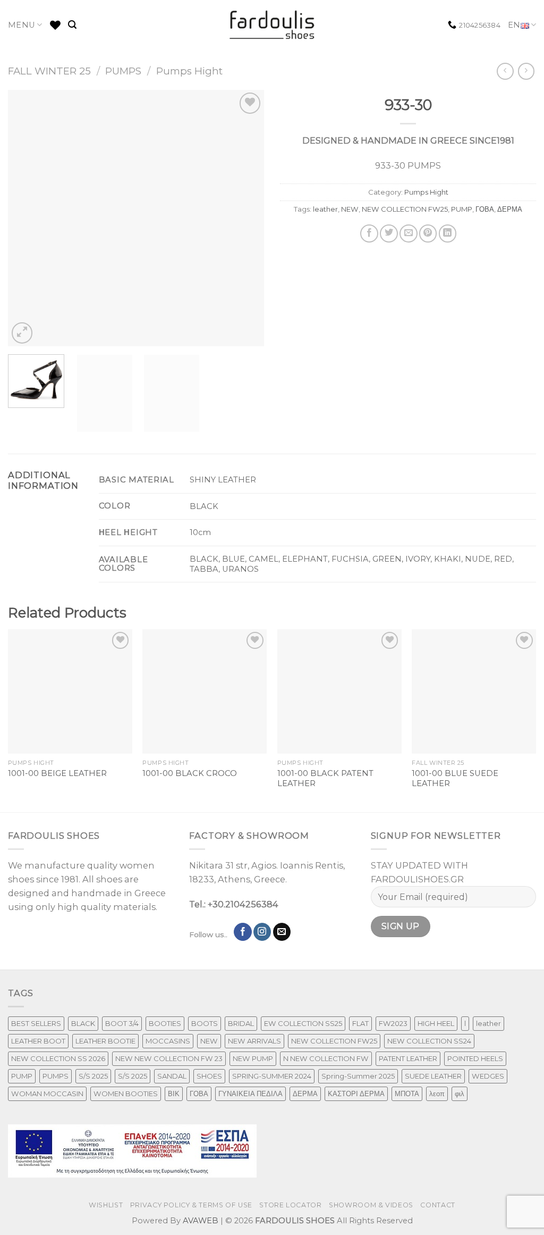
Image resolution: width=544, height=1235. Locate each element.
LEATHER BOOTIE (105, 1041)
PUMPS (123, 71)
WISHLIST (106, 1205)
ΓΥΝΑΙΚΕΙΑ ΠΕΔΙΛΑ (250, 1093)
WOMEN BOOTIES (126, 1093)
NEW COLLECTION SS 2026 (58, 1058)
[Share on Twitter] (389, 233)
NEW (350, 209)
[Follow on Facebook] (243, 932)
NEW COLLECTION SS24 (429, 1041)
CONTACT (437, 1205)
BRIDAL (241, 1023)
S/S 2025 (93, 1076)
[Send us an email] (282, 932)
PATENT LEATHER (408, 1058)
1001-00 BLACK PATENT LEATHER (325, 778)
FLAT (360, 1023)
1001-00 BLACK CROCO (189, 773)
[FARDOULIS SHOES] (272, 25)
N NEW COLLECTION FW (326, 1058)
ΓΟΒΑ (484, 209)
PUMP (461, 209)
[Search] (72, 24)
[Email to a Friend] (409, 233)
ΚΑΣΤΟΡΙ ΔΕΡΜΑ (356, 1093)
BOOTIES (165, 1023)
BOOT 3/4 (122, 1023)
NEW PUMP (253, 1058)
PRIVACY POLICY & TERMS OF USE (191, 1205)
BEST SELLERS (36, 1023)
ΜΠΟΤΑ (407, 1093)
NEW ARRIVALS (254, 1041)
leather (325, 209)
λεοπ (437, 1093)
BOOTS (204, 1023)
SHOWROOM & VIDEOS (371, 1205)
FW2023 (393, 1023)
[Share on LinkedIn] (448, 233)
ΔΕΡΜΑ (509, 209)
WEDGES (488, 1076)
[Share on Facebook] (369, 233)
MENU (21, 25)
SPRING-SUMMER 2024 (271, 1076)
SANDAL (171, 1076)
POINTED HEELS (475, 1058)
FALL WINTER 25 (49, 71)
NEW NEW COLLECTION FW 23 (169, 1058)
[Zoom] (22, 333)
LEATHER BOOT (38, 1041)
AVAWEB (200, 1220)
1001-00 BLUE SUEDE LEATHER (455, 778)
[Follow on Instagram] (262, 932)
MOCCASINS (168, 1041)
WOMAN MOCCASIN (47, 1093)
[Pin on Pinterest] (428, 233)
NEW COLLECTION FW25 (405, 209)
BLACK (83, 1023)
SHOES (209, 1076)
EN (514, 25)
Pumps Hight (189, 71)
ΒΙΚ (174, 1093)
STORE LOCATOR (290, 1205)
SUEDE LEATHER (433, 1076)
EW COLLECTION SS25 (303, 1023)
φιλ (459, 1093)
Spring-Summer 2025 (358, 1076)
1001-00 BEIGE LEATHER (57, 773)
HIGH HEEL (436, 1023)
